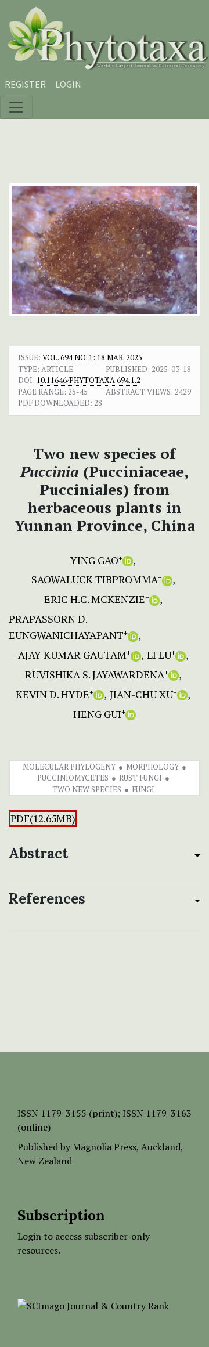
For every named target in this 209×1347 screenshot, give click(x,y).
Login (68, 84)
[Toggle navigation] (16, 107)
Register (25, 84)
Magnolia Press (104, 1146)
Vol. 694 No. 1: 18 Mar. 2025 (92, 357)
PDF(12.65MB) (42, 818)
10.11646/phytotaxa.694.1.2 (88, 380)
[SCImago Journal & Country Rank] (93, 1304)
